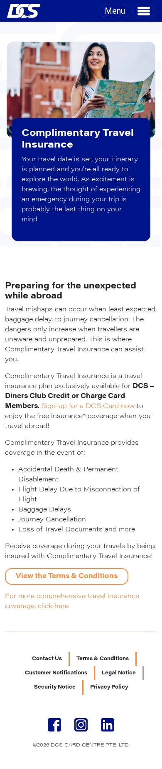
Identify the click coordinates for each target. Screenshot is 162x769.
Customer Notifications (56, 673)
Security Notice (55, 687)
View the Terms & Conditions (67, 576)
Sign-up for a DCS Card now (88, 406)
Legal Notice (119, 673)
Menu (115, 11)
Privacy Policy (109, 687)
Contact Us (47, 658)
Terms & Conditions (102, 658)
